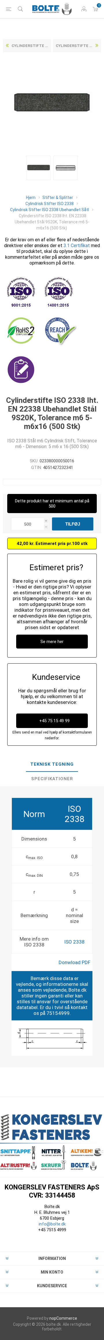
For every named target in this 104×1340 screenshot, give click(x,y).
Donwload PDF (74, 962)
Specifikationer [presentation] (52, 778)
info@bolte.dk (52, 1224)
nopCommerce (63, 1318)
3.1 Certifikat (77, 245)
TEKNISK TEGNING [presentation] (52, 764)
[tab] (52, 764)
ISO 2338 (74, 942)
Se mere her (52, 641)
